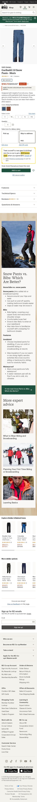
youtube (25, 761)
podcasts (30, 761)
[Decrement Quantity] (3, 125)
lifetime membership (16, 159)
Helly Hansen (6, 67)
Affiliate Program (8, 732)
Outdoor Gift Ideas (8, 691)
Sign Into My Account (9, 668)
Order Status (24, 668)
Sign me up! (18, 627)
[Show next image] (33, 46)
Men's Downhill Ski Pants (12, 25)
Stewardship (23, 737)
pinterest (21, 761)
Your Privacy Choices (26, 786)
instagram (6, 761)
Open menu (34, 7)
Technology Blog (25, 734)
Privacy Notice (9, 789)
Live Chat (5, 752)
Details (27, 156)
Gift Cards (5, 694)
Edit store (5, 145)
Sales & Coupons (25, 691)
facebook (16, 761)
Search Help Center (9, 746)
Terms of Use (9, 786)
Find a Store (6, 749)
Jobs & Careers (7, 723)
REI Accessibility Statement (18, 799)
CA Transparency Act (25, 794)
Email (3, 618)
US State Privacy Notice (24, 789)
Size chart (32, 113)
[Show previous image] (3, 46)
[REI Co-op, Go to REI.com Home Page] (4, 7)
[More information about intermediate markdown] (28, 84)
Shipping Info (24, 682)
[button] (18, 45)
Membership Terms (18, 796)
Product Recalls (10, 794)
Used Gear (5, 711)
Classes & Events (25, 708)
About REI (23, 723)
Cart (29, 7)
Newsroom (23, 731)
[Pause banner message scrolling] (34, 18)
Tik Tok (11, 761)
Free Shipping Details (27, 694)
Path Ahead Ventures (27, 714)
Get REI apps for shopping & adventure (18, 767)
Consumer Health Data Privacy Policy (18, 791)
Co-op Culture (7, 726)
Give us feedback (13, 604)
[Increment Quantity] (13, 125)
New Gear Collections (9, 708)
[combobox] (18, 12)
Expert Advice (24, 705)
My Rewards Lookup (9, 671)
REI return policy (18, 175)
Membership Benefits (9, 677)
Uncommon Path (25, 711)
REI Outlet (7, 80)
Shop (11, 7)
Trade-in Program (8, 714)
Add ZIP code (23, 145)
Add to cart (16, 170)
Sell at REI (5, 729)
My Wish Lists (6, 674)
